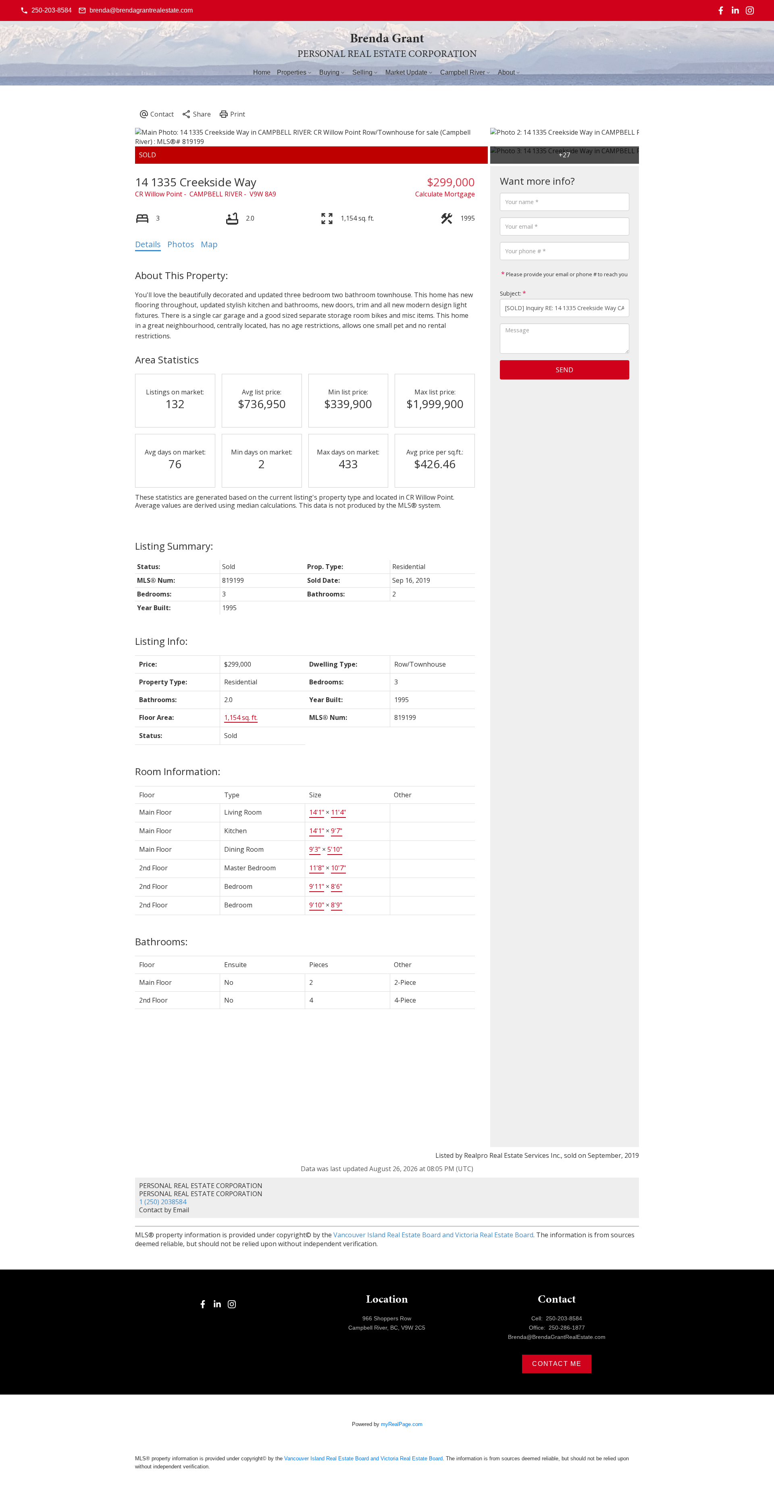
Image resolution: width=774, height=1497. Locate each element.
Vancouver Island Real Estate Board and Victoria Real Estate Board (433, 1234)
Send (564, 369)
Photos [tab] (180, 244)
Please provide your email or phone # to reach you (566, 274)
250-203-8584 (51, 10)
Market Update (406, 72)
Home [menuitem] (261, 72)
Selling (362, 72)
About (506, 72)
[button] (46, 10)
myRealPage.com (401, 1424)
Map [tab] (209, 244)
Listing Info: (161, 641)
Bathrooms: (161, 941)
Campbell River (462, 72)
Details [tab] (148, 244)
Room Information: (178, 771)
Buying (329, 72)
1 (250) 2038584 (162, 1201)
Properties (291, 72)
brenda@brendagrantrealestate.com (141, 10)
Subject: (510, 293)
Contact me (556, 1363)
